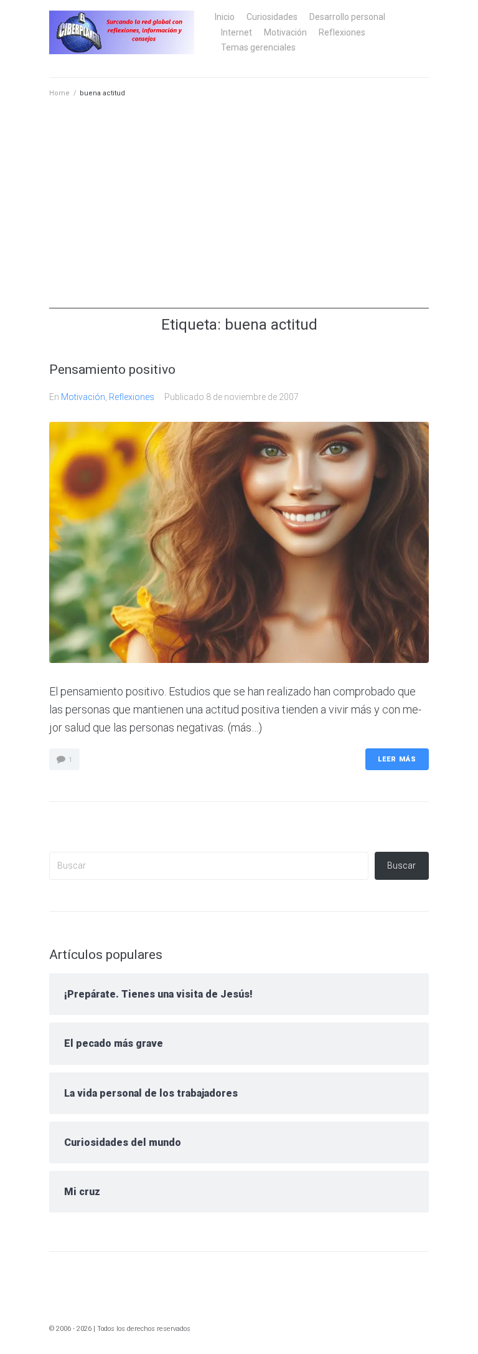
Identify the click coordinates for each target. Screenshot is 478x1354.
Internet (236, 32)
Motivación (285, 32)
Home (59, 93)
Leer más (397, 759)
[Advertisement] (239, 221)
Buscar (401, 865)
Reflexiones (342, 32)
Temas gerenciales (258, 47)
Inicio (225, 17)
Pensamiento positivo (112, 369)
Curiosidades (272, 17)
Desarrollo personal (347, 17)
